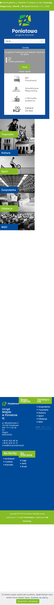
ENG (47, 6)
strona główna (8, 2)
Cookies (9, 461)
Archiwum (10, 458)
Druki (24, 466)
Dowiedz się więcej (39, 597)
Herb (24, 463)
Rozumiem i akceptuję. (28, 601)
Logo (24, 460)
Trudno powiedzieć (16, 61)
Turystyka (7, 134)
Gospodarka (8, 190)
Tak (9, 58)
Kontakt (9, 464)
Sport (4, 171)
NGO (4, 227)
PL (42, 6)
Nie (9, 59)
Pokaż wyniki (24, 71)
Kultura (5, 152)
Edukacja (6, 208)
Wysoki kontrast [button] (31, 6)
